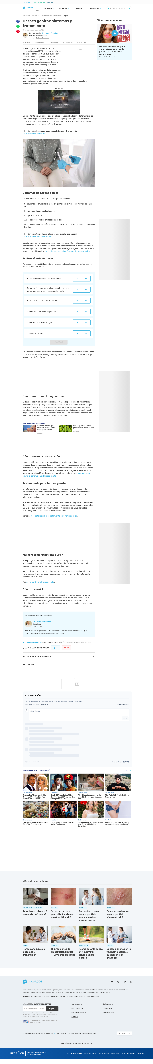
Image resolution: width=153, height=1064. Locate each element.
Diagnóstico (39, 42)
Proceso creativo (77, 1008)
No (86, 279)
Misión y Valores (108, 1004)
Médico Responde (38, 2)
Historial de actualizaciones (37, 656)
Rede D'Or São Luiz (90, 1053)
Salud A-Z (35, 16)
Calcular (59, 342)
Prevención (81, 42)
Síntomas (26, 42)
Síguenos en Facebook (125, 982)
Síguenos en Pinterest (131, 982)
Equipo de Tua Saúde (42, 38)
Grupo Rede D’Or (88, 1043)
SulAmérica (115, 1053)
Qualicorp (141, 1053)
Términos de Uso (108, 1013)
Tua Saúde (26, 2)
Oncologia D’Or (104, 1053)
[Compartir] (18, 21)
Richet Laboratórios (128, 1053)
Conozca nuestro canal (112, 982)
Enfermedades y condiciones (51, 16)
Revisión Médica (108, 1008)
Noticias (50, 2)
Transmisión (53, 42)
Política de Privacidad (79, 1013)
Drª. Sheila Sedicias (42, 621)
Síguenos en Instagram (118, 982)
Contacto (75, 1017)
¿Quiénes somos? (77, 1004)
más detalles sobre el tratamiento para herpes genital (53, 516)
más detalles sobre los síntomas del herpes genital (68, 251)
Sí (77, 279)
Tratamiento (68, 42)
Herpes (65, 16)
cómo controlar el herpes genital (40, 582)
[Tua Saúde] (31, 8)
